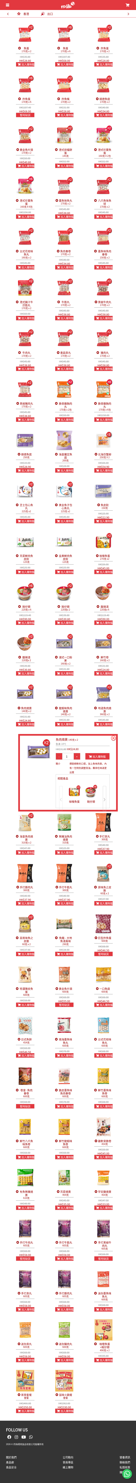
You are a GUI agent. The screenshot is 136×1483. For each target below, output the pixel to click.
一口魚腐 (104, 990)
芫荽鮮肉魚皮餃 (26, 559)
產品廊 (10, 1462)
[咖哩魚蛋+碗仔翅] (103, 1330)
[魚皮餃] (103, 491)
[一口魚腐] (103, 974)
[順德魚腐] (103, 85)
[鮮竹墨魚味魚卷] (103, 1076)
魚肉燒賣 (26, 710)
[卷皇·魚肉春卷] (25, 1076)
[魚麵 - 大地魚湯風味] (64, 924)
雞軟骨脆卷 (104, 1142)
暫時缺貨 (25, 115)
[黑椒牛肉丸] (103, 288)
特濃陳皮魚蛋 (26, 991)
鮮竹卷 (105, 659)
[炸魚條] (64, 85)
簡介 (58, 763)
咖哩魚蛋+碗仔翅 (104, 1347)
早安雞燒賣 (104, 1193)
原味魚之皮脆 (104, 890)
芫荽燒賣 (65, 1193)
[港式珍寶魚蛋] (103, 135)
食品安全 (11, 1467)
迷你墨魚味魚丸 (104, 1296)
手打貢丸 (104, 838)
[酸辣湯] (103, 592)
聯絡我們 (125, 1462)
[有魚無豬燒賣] (25, 1178)
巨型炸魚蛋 (104, 939)
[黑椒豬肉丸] (25, 389)
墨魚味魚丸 (65, 202)
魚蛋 (26, 50)
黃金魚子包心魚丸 (65, 508)
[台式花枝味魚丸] (25, 237)
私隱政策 (125, 1467)
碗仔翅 (26, 608)
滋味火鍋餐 (65, 1396)
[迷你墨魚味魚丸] (103, 1279)
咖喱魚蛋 (104, 557)
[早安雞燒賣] (103, 1178)
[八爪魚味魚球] (103, 186)
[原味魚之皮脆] (103, 873)
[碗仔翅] (25, 592)
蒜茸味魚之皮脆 (26, 941)
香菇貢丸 (65, 354)
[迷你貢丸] (25, 1330)
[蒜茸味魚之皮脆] (25, 924)
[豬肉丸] (103, 339)
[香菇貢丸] (64, 339)
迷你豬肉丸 (65, 1345)
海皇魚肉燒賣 (26, 839)
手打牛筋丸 (65, 889)
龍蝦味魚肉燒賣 (65, 711)
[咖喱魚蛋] (103, 542)
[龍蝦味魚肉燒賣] (64, 694)
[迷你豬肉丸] (64, 1330)
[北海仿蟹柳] (103, 440)
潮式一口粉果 (65, 660)
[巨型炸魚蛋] (103, 924)
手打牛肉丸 (26, 1244)
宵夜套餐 (26, 1396)
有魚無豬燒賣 (26, 1194)
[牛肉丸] (25, 339)
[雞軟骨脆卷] (103, 1127)
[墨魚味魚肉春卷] (103, 237)
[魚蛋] (25, 34)
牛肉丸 (26, 354)
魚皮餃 (105, 506)
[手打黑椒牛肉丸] (103, 1228)
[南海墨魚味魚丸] (64, 1025)
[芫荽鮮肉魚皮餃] (25, 542)
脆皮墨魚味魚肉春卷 (65, 1093)
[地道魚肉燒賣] (103, 694)
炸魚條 (65, 100)
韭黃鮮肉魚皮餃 (65, 559)
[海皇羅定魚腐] (64, 440)
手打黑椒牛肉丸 (104, 1245)
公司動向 (68, 1457)
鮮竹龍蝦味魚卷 (65, 1144)
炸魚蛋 (105, 50)
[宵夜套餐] (25, 1381)
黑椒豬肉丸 (26, 405)
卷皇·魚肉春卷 (26, 1093)
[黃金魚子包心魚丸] (64, 491)
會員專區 (68, 1462)
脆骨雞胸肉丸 (65, 406)
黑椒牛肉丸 (104, 303)
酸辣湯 (104, 608)
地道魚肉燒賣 (104, 711)
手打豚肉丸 (26, 889)
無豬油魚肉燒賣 (65, 839)
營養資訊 (125, 1457)
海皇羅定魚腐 (65, 457)
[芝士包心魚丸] (25, 491)
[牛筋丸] (64, 288)
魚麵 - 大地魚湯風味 (65, 941)
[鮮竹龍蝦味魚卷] (64, 1127)
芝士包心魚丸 (26, 508)
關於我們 (11, 1457)
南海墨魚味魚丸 (65, 1042)
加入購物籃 (27, 64)
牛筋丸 (65, 303)
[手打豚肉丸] (25, 873)
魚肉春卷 (65, 253)
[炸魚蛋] (103, 34)
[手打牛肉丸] (25, 1228)
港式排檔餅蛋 (65, 152)
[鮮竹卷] (103, 643)
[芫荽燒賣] (64, 1178)
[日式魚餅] (25, 1025)
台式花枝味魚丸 (26, 254)
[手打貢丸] (103, 822)
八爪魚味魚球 (104, 203)
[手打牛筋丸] (64, 873)
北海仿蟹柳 (104, 456)
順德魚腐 (104, 100)
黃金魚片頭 (26, 151)
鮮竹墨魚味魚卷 (104, 1093)
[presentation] (8, 14)
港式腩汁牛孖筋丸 (26, 305)
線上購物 (68, 1467)
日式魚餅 (26, 1041)
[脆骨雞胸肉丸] (64, 389)
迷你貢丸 (26, 1345)
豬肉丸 (105, 354)
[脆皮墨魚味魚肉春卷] (64, 1076)
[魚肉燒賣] (25, 694)
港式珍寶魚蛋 (104, 152)
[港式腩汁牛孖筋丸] (25, 288)
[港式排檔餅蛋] (64, 135)
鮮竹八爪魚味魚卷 (26, 1144)
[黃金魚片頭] (25, 135)
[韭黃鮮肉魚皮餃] (64, 542)
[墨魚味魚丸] (64, 186)
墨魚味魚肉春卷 (104, 254)
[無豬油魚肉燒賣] (64, 822)
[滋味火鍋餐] (64, 1381)
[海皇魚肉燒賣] (25, 822)
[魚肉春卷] (64, 237)
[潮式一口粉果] (64, 643)
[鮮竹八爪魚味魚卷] (25, 1127)
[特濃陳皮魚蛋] (25, 974)
